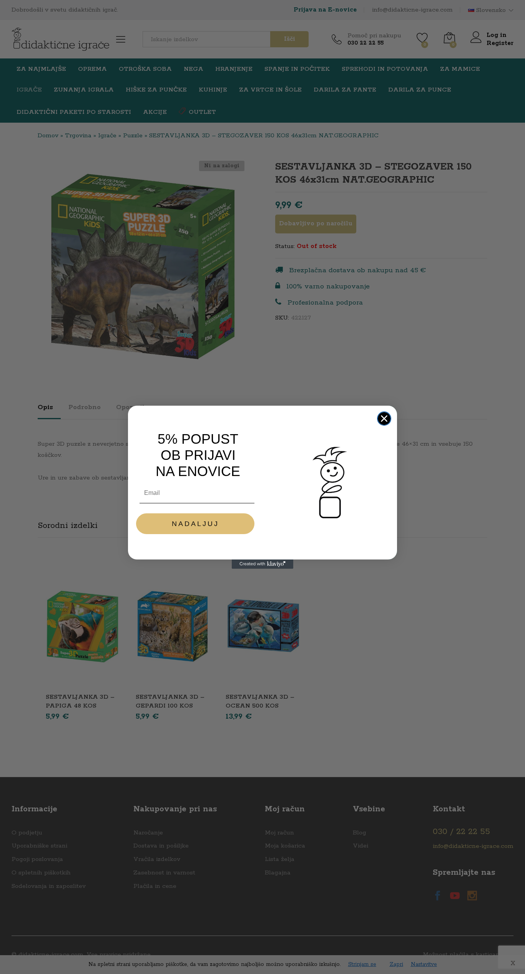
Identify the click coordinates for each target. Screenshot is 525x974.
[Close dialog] (384, 418)
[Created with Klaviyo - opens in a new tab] (262, 564)
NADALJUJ (195, 524)
